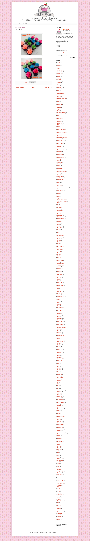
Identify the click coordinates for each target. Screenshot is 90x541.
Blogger (58, 532)
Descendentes (60, 210)
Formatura (59, 254)
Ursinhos (59, 505)
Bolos (58, 126)
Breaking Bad (59, 146)
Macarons (59, 313)
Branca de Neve (60, 143)
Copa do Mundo (60, 190)
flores (58, 521)
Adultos (58, 65)
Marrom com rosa (60, 321)
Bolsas (58, 134)
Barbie (58, 95)
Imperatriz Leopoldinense (62, 290)
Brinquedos (59, 151)
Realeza (58, 444)
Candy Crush (59, 162)
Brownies (59, 152)
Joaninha (59, 298)
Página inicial (33, 87)
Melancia (59, 329)
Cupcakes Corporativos (61, 199)
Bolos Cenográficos (61, 127)
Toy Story (59, 493)
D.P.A (58, 202)
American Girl (59, 71)
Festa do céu (59, 249)
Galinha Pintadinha (60, 263)
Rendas (58, 447)
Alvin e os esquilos (60, 70)
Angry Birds (59, 74)
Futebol (58, 262)
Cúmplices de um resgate (62, 201)
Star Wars (59, 469)
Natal (58, 363)
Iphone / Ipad (59, 293)
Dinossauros (59, 220)
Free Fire (59, 257)
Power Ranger (60, 422)
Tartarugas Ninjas (60, 480)
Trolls (58, 496)
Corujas (58, 196)
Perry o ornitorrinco (61, 402)
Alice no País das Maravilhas (62, 67)
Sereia (58, 455)
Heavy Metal (59, 277)
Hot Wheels (59, 287)
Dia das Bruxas (60, 212)
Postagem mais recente (19, 87)
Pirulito (58, 410)
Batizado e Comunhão (61, 98)
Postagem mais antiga (48, 87)
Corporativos (59, 195)
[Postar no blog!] (31, 82)
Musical (58, 355)
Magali (58, 316)
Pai (58, 382)
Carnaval (59, 163)
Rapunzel (59, 443)
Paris (58, 388)
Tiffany (58, 486)
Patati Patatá (59, 393)
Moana (58, 347)
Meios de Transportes (61, 327)
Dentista (58, 209)
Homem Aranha (60, 282)
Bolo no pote (59, 124)
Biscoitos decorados (61, 113)
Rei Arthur (59, 446)
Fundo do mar (60, 260)
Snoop (58, 463)
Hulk (58, 288)
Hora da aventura (60, 285)
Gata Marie (59, 268)
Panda (58, 385)
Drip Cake (59, 238)
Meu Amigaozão (60, 335)
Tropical (58, 497)
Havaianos (59, 276)
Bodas (58, 120)
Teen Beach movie (60, 483)
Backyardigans (60, 87)
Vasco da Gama (60, 510)
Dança (58, 205)
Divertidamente (60, 226)
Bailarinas (59, 88)
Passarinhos (59, 391)
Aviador (58, 84)
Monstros (59, 351)
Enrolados (59, 240)
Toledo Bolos (66, 29)
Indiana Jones (59, 291)
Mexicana (59, 338)
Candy (58, 160)
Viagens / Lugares (60, 511)
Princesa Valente (60, 429)
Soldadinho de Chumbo (61, 464)
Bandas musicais (60, 93)
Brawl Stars (59, 145)
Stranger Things (60, 471)
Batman (58, 99)
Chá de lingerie (60, 179)
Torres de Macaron (61, 489)
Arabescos (59, 79)
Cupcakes (59, 198)
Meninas (59, 332)
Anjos (58, 78)
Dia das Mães (59, 215)
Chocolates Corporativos (62, 174)
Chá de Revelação (60, 177)
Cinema (58, 182)
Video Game (59, 513)
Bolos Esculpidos (60, 131)
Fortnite (58, 255)
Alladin (58, 68)
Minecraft (59, 343)
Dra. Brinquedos (60, 235)
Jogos (58, 299)
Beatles (58, 101)
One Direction (60, 377)
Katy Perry (59, 301)
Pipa (58, 407)
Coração (59, 191)
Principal (15, 23)
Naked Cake (59, 360)
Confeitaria (59, 188)
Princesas (59, 430)
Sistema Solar (60, 458)
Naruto (58, 362)
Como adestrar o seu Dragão (62, 187)
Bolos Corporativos (61, 129)
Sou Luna (59, 468)
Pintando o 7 (59, 405)
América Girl (59, 73)
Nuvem (58, 371)
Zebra (58, 518)
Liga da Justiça (60, 307)
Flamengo (59, 251)
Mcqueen (59, 326)
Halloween (59, 273)
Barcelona (59, 96)
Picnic (58, 404)
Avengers (59, 82)
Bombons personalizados (62, 137)
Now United (59, 369)
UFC (58, 502)
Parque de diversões (61, 390)
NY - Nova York (60, 358)
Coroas (58, 193)
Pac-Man (59, 380)
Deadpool (59, 207)
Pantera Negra (60, 386)
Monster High (59, 349)
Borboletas (59, 138)
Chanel (58, 170)
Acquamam (59, 63)
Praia (58, 425)
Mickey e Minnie (60, 341)
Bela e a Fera (59, 104)
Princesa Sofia (60, 427)
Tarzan (58, 482)
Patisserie (59, 394)
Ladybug (59, 304)
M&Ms (58, 312)
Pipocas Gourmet (60, 408)
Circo (58, 184)
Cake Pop (59, 159)
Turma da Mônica (60, 500)
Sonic (58, 466)
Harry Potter (59, 274)
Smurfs (58, 461)
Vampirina (59, 508)
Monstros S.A (59, 352)
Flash (58, 252)
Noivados (59, 368)
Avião (58, 85)
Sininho (58, 457)
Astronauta (59, 81)
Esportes (59, 241)
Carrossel (59, 166)
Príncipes (59, 438)
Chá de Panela (60, 176)
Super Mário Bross (60, 475)
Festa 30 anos (60, 246)
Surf (58, 477)
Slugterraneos (60, 460)
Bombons (59, 135)
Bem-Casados (60, 106)
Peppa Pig (59, 397)
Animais (58, 76)
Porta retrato (59, 421)
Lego (58, 305)
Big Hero (59, 107)
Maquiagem (59, 318)
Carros (58, 165)
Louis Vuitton (59, 308)
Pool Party (59, 419)
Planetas (59, 413)
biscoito (58, 519)
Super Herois (59, 472)
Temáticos (59, 485)
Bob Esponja (59, 118)
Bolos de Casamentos (61, 132)
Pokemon (59, 418)
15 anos (58, 62)
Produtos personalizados (62, 433)
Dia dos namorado (61, 218)
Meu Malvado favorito (61, 337)
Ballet (58, 90)
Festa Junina (59, 248)
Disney (58, 224)
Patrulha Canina (60, 396)
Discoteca (59, 223)
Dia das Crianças (60, 213)
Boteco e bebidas (60, 140)
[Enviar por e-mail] (30, 82)
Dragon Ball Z (60, 237)
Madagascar (59, 315)
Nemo (58, 365)
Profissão (59, 435)
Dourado (59, 234)
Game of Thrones (60, 265)
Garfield (58, 266)
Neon (58, 366)
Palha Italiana (59, 383)
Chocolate (59, 173)
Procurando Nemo (60, 432)
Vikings (58, 514)
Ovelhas (58, 379)
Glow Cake (59, 269)
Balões (58, 92)
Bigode (58, 110)
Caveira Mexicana (60, 168)
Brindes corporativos (61, 149)
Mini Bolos (59, 344)
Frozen (58, 259)
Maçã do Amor (60, 324)
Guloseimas (59, 271)
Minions (58, 346)
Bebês (58, 102)
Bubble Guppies (60, 154)
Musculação (59, 354)
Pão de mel (59, 441)
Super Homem (60, 474)
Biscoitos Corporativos (61, 112)
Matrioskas (59, 323)
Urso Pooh (59, 507)
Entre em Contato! (23, 23)
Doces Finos (59, 230)
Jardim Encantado (60, 296)
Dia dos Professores (61, 216)
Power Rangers (60, 424)
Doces (58, 229)
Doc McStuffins (60, 227)
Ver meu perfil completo (60, 52)
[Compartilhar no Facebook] (33, 82)
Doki (58, 232)
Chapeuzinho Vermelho (61, 171)
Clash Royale (59, 185)
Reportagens (59, 449)
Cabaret (58, 156)
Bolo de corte (60, 123)
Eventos (58, 243)
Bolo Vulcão (59, 121)
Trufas (58, 499)
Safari (58, 454)
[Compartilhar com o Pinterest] (35, 82)
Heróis (58, 279)
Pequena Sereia (60, 399)
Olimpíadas (59, 374)
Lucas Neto (59, 310)
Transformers (60, 494)
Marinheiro (59, 319)
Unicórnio (59, 503)
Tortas (58, 491)
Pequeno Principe (60, 400)
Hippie (58, 280)
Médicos (59, 357)
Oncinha (58, 376)
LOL (58, 302)
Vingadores (59, 516)
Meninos (59, 333)
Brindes (58, 148)
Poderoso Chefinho (61, 415)
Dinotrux (59, 221)
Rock (58, 452)
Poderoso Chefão (60, 416)
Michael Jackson (60, 340)
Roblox (58, 450)
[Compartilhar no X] (32, 82)
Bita (58, 115)
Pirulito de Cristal (60, 411)
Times (58, 488)
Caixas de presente (61, 157)
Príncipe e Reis (60, 436)
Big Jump (59, 109)
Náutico (58, 372)
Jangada (59, 294)
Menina (58, 330)
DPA (58, 204)
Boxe (58, 141)
